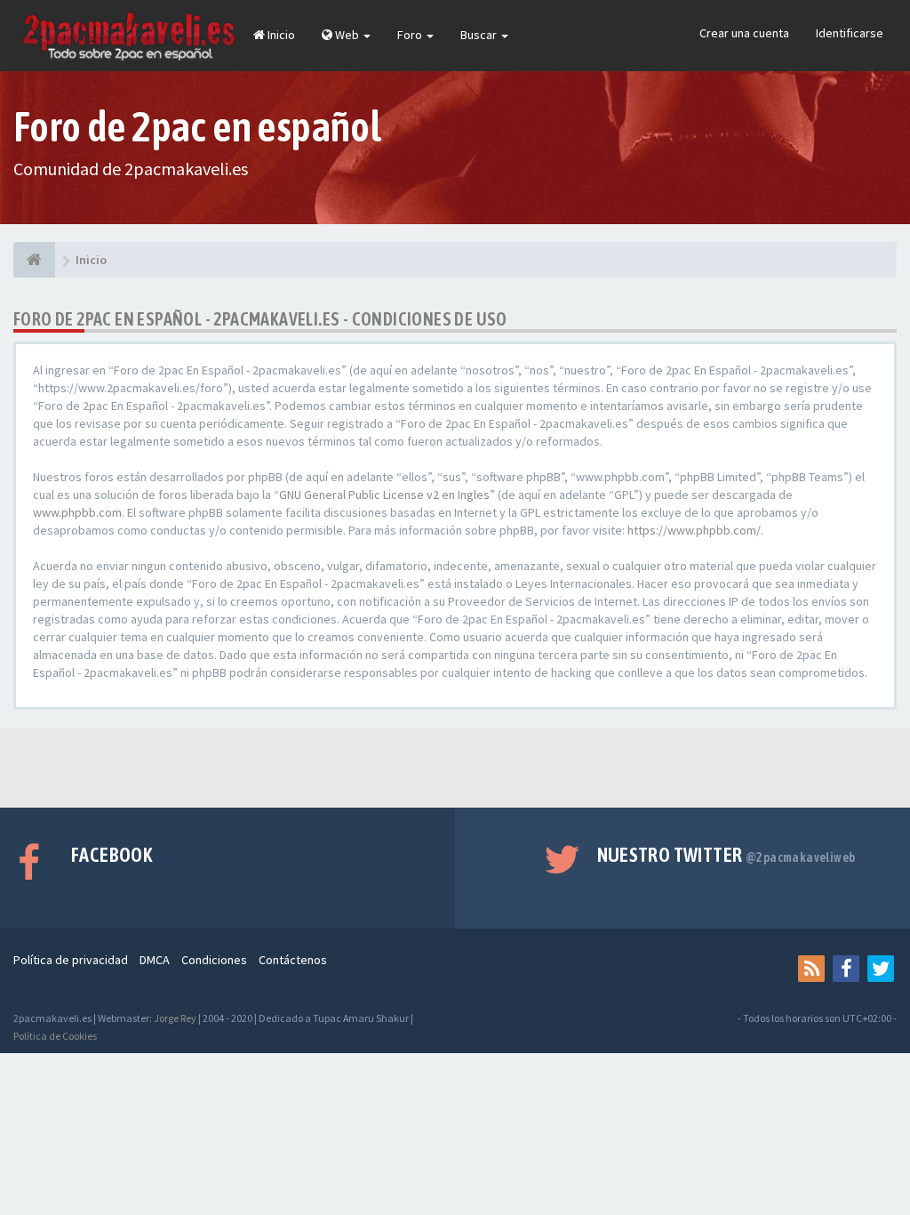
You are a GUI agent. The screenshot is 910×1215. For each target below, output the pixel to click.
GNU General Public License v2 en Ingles (384, 495)
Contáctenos (293, 960)
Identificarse (849, 33)
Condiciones (214, 960)
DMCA (155, 960)
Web (347, 35)
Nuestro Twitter (726, 854)
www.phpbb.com (77, 512)
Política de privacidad (70, 960)
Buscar (479, 35)
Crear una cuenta (744, 33)
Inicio (280, 35)
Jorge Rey (175, 1018)
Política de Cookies (55, 1035)
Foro (411, 35)
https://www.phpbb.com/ (694, 530)
